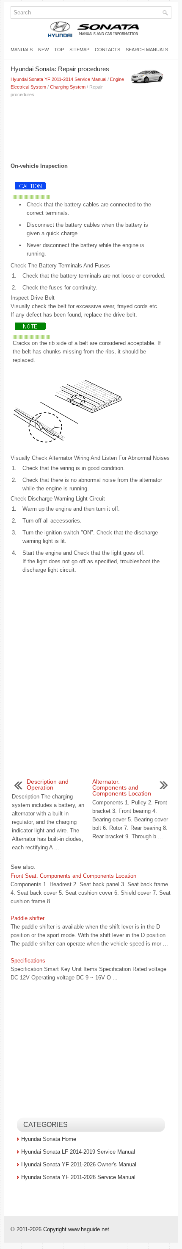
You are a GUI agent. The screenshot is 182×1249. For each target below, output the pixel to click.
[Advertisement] (91, 128)
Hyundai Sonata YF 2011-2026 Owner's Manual (78, 1164)
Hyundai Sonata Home (48, 1139)
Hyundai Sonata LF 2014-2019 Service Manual (78, 1152)
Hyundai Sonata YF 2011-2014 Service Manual (58, 79)
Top (59, 49)
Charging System (67, 86)
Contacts (107, 49)
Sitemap (79, 49)
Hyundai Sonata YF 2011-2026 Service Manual (78, 1177)
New (43, 49)
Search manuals (147, 49)
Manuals (22, 49)
